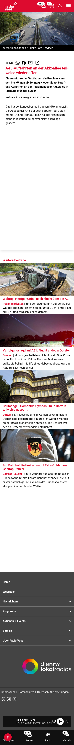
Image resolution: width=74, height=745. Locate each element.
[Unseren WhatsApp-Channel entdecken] (3, 699)
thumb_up (66, 721)
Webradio (9, 591)
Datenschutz (26, 692)
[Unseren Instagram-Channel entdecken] (14, 699)
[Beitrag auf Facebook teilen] (24, 63)
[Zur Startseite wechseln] (11, 6)
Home (6, 582)
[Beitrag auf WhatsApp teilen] (17, 63)
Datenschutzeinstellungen (53, 692)
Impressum (8, 692)
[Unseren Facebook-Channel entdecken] (9, 699)
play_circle (60, 721)
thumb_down (54, 721)
